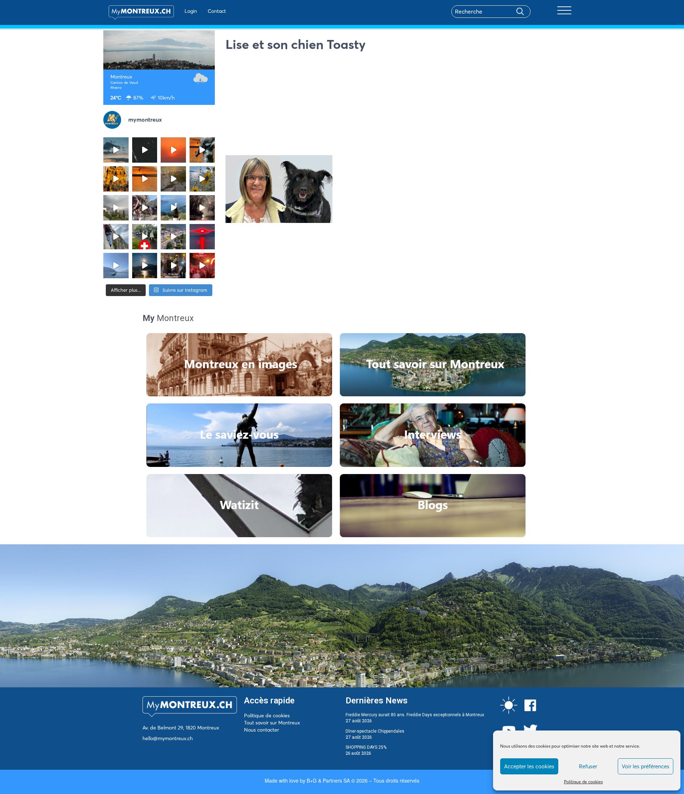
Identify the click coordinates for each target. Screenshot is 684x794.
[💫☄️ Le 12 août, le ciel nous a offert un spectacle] (144, 150)
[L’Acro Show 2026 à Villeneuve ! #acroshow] (116, 150)
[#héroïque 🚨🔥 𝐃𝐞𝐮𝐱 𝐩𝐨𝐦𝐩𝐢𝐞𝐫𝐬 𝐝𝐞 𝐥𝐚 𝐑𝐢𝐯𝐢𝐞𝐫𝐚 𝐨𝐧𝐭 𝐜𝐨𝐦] (116, 179)
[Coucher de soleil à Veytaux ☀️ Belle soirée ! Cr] (202, 236)
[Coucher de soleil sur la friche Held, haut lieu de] (173, 179)
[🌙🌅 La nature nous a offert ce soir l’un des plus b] (173, 150)
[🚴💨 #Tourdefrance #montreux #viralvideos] (144, 207)
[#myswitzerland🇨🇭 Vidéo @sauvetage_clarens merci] (202, 207)
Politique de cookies (583, 781)
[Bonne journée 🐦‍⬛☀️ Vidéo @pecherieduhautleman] (116, 265)
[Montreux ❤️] (173, 265)
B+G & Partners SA (328, 780)
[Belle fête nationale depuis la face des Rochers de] (116, 236)
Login (191, 11)
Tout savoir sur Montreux (272, 722)
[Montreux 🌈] (202, 265)
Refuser (588, 766)
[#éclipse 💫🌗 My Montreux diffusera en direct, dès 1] (144, 179)
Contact (217, 11)
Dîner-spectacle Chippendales (375, 731)
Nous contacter (261, 730)
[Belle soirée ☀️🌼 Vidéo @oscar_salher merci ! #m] (202, 179)
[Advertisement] (403, 105)
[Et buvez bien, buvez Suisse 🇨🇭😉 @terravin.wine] (173, 207)
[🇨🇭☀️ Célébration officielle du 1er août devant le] (144, 236)
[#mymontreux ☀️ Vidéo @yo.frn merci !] (173, 236)
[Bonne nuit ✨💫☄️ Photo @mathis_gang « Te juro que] (144, 265)
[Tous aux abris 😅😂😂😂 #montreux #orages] (116, 207)
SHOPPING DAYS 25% (366, 747)
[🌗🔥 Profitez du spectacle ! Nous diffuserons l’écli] (202, 150)
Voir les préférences (645, 766)
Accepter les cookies (529, 766)
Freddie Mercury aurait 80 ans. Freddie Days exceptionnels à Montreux (415, 714)
